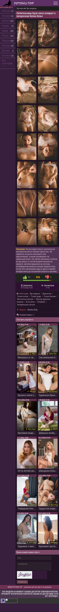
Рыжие (5, 25)
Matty (34, 354)
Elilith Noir (32, 542)
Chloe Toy (53, 467)
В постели (30, 302)
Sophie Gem (53, 354)
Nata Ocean (32, 429)
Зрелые (6, 50)
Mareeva (54, 542)
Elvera (55, 429)
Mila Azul (33, 391)
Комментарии (27, 315)
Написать (22, 582)
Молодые (7, 45)
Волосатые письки (25, 299)
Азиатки (6, 10)
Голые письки (50, 296)
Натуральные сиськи (26, 304)
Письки (6, 40)
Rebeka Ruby (32, 309)
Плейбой (41, 302)
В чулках (6, 55)
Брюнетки (7, 20)
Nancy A (33, 505)
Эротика (20, 8)
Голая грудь (36, 296)
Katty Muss (32, 467)
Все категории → (7, 63)
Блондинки (7, 15)
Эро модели (31, 8)
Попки (5, 35)
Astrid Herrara (52, 391)
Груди (5, 30)
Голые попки (22, 296)
